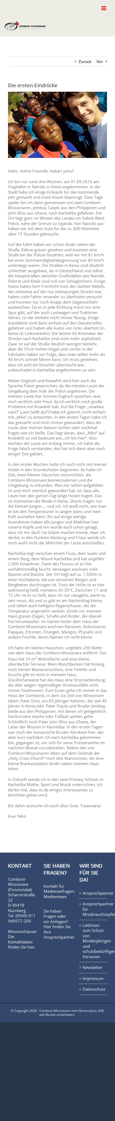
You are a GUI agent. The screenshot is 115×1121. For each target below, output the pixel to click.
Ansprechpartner (59, 937)
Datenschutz (93, 989)
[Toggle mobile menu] (104, 8)
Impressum (93, 978)
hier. (31, 947)
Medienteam (55, 896)
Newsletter (92, 967)
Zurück (85, 61)
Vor (100, 61)
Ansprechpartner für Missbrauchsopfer (93, 909)
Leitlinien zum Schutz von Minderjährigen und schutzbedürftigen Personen (93, 941)
